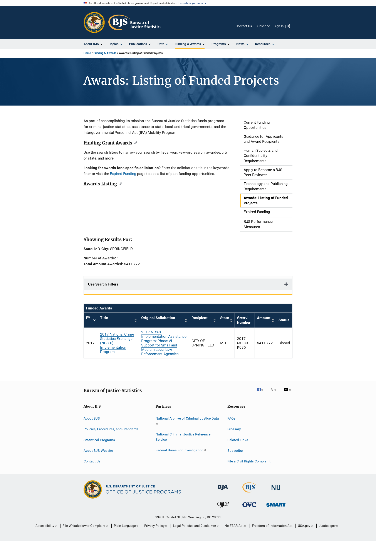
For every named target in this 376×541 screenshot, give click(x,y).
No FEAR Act (234, 526)
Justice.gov (327, 526)
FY (91, 320)
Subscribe (263, 26)
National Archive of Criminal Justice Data (187, 418)
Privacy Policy (154, 526)
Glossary (234, 429)
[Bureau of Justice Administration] (223, 490)
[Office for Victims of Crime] (249, 508)
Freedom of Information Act (272, 526)
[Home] (134, 22)
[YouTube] (288, 392)
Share (292, 29)
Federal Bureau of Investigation (179, 450)
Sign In (279, 26)
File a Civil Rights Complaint (248, 461)
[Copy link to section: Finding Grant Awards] (134, 142)
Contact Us (244, 26)
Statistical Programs (99, 440)
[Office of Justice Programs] (94, 22)
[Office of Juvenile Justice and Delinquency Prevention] (223, 508)
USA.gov (304, 526)
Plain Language (125, 526)
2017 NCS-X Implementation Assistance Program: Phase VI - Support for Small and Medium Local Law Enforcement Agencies (163, 343)
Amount (263, 318)
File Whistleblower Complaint (84, 526)
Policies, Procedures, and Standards (111, 429)
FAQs (231, 418)
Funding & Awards (105, 53)
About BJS (92, 418)
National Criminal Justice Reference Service (183, 437)
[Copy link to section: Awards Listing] (119, 183)
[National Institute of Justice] (276, 490)
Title (104, 318)
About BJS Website (98, 451)
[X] (275, 392)
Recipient (199, 318)
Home (87, 53)
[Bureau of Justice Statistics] (249, 493)
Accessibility (44, 526)
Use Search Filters (103, 284)
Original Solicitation (158, 318)
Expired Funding (123, 173)
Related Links (237, 440)
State (224, 318)
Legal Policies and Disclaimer (194, 526)
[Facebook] (262, 392)
